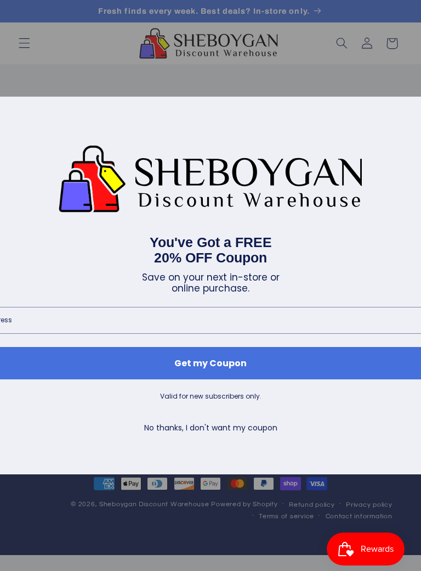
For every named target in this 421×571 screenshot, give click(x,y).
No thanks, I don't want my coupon (210, 428)
